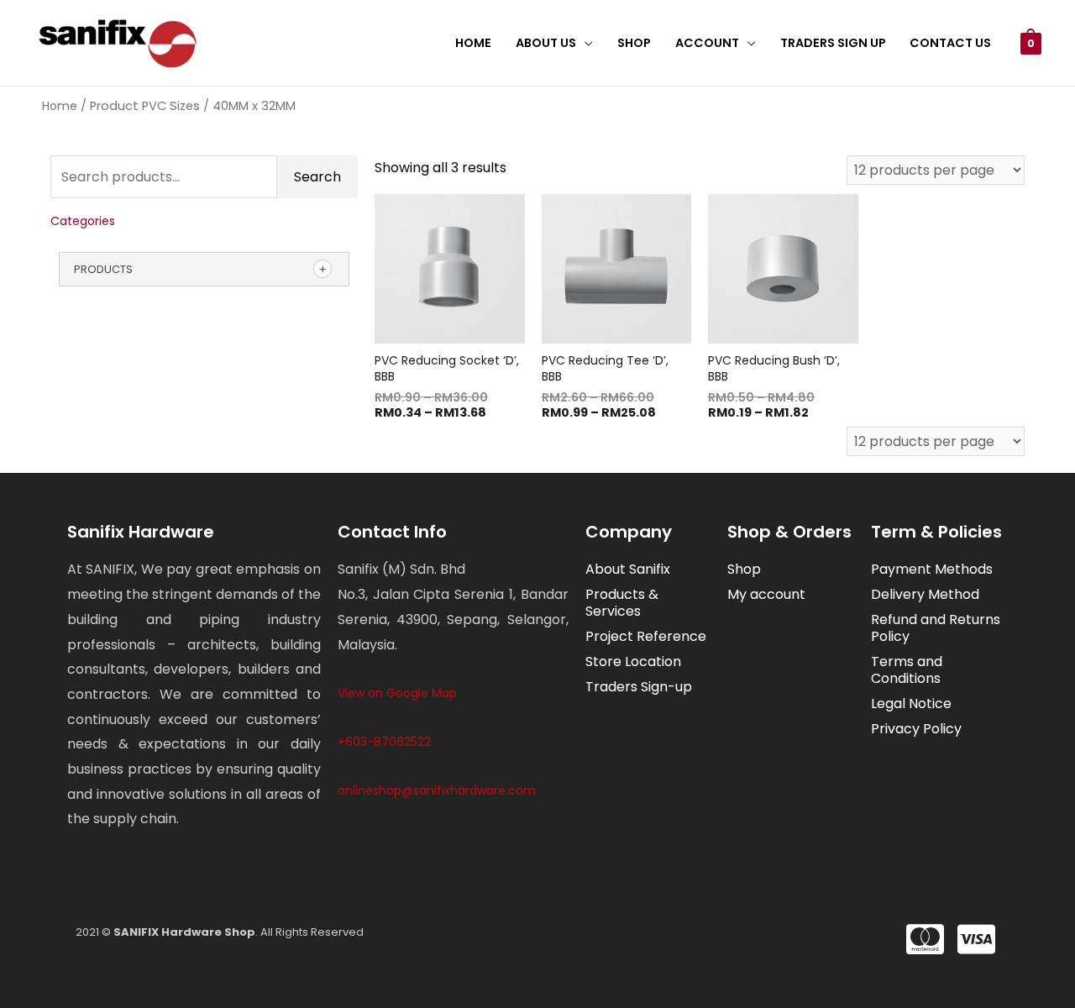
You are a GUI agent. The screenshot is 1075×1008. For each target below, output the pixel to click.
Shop (634, 42)
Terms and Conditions (906, 670)
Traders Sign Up (833, 42)
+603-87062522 (384, 741)
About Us (546, 42)
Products (103, 269)
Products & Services (621, 603)
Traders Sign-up (638, 686)
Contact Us (950, 42)
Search (317, 176)
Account (707, 42)
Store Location (633, 661)
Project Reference (645, 636)
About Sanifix (627, 569)
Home (473, 42)
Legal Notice (911, 703)
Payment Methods (932, 569)
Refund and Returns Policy (935, 628)
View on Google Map (397, 693)
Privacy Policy (916, 728)
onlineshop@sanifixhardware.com (437, 790)
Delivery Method (925, 594)
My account (766, 594)
